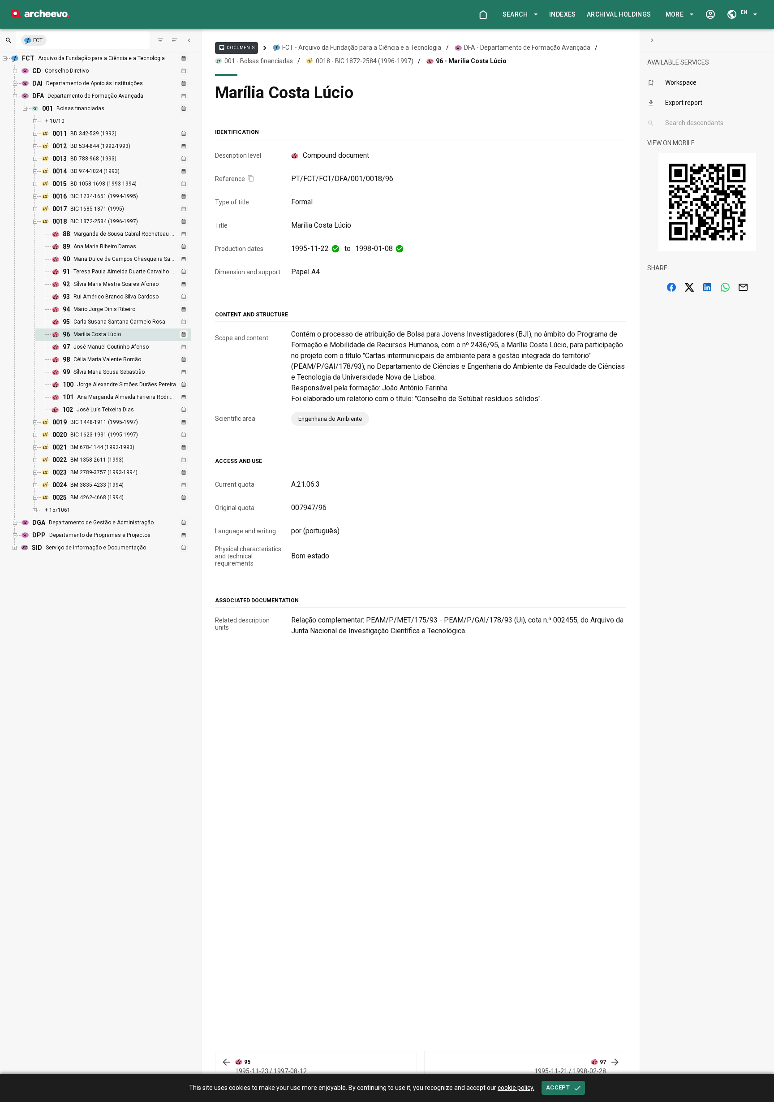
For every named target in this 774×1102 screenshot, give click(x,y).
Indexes (562, 14)
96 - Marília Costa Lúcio (471, 61)
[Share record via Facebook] (671, 287)
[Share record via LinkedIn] (707, 287)
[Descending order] (175, 40)
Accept (558, 1087)
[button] (518, 14)
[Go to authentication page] (710, 14)
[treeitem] (123, 334)
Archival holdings (619, 14)
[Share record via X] (689, 287)
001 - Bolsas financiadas (258, 61)
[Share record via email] (743, 287)
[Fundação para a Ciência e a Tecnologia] (40, 15)
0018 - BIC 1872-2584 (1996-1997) (364, 61)
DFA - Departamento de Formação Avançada (527, 47)
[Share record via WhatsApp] (725, 287)
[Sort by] (160, 40)
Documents (236, 47)
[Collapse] (189, 40)
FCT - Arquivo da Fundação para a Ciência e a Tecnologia (361, 47)
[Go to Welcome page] (483, 14)
